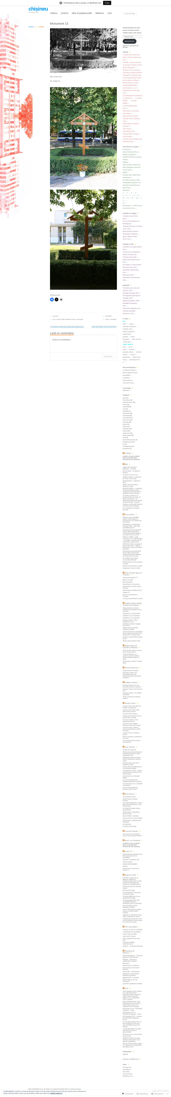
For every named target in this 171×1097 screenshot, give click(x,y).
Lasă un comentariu (110, 319)
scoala (73, 319)
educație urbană (128, 352)
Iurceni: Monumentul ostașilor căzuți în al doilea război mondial (132, 911)
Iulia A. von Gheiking (132, 840)
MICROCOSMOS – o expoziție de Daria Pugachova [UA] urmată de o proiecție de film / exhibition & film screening (132, 491)
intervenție (126, 413)
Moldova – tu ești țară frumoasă (132, 946)
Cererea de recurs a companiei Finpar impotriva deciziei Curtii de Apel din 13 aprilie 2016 (132, 633)
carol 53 (132, 354)
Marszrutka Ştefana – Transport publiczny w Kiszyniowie (132, 956)
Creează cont (127, 1067)
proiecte (64, 13)
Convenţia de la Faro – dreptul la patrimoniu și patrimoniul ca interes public (132, 772)
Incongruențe (127, 824)
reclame (125, 431)
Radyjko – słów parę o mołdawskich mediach (130, 960)
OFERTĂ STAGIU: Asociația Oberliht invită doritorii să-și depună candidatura (131, 1039)
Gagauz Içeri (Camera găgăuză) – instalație (130, 468)
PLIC (126, 988)
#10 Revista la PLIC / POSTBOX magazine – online (132, 1013)
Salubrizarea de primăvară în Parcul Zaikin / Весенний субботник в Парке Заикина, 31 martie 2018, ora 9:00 (132, 553)
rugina (131, 324)
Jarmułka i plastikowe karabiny (132, 983)
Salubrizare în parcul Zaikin (131, 568)
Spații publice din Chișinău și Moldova (130, 646)
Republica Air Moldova (128, 952)
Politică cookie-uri (56, 1093)
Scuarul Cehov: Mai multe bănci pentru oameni (131, 710)
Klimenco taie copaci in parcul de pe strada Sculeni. (132, 651)
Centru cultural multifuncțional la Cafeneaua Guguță (132, 767)
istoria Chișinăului (128, 331)
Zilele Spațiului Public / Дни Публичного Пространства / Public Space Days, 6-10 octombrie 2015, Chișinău (132, 1004)
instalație (125, 411)
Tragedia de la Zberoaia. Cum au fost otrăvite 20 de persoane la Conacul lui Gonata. (132, 920)
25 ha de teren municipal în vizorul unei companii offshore (132, 835)
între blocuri (126, 400)
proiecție (125, 422)
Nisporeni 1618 (130, 875)
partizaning (126, 357)
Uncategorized (127, 446)
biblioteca (99, 13)
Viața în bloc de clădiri (130, 934)
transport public (127, 442)
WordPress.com (128, 1076)
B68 (126, 464)
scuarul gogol (79, 319)
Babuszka (126, 963)
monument (55, 316)
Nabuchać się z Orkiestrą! (131, 965)
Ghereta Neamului (131, 668)
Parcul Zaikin (129, 514)
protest (125, 426)
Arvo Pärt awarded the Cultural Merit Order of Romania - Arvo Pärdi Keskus (132, 804)
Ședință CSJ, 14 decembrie (131, 613)
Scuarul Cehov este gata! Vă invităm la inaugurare (132, 707)
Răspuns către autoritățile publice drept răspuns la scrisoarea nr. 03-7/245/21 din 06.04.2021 (132, 520)
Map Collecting (127, 582)
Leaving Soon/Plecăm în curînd (132, 598)
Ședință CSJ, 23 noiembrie (131, 615)
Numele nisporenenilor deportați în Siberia (130, 906)
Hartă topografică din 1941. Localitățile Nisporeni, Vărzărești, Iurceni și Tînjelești (132, 901)
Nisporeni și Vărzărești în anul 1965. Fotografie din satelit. (132, 915)
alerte (124, 324)
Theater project (127, 862)
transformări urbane (129, 440)
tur (123, 444)
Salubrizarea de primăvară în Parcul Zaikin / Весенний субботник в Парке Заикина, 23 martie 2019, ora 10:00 (132, 532)
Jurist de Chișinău (131, 831)
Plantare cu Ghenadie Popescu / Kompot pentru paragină (132, 505)
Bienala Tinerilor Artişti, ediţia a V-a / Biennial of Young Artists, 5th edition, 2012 (132, 1045)
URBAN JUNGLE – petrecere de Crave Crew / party (132, 477)
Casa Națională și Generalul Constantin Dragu (132, 893)
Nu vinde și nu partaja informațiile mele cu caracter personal (62, 1089)
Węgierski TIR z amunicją (131, 977)
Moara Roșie (129, 794)
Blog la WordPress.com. (35, 1089)
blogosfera (126, 390)
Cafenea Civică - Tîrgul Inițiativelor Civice (130, 621)
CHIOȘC (128, 453)
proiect (125, 424)
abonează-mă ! (129, 41)
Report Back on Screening (131, 584)
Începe (107, 3)
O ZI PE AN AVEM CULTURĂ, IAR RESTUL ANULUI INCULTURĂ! (132, 1030)
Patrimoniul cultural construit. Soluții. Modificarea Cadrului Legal (132, 759)
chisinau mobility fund (131, 1059)
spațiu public (127, 435)
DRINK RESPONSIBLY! (130, 864)
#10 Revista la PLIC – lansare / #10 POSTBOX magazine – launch (132, 1018)
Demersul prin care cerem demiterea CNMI (131, 763)
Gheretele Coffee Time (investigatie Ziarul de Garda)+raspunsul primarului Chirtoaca (132, 675)
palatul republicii (65, 319)
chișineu (38, 9)
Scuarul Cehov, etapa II (130, 714)
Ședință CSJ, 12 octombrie (131, 618)
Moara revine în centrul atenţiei (132, 818)
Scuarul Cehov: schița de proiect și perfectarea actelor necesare (132, 729)
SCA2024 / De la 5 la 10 (130, 475)
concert (125, 404)
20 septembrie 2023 (129, 797)
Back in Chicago (128, 580)
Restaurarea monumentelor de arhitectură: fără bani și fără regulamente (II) (132, 753)
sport (124, 437)
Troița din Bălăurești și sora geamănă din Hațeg (131, 897)
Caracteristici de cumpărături (132, 932)
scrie (109, 13)
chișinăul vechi (127, 329)
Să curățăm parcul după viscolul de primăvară (130, 559)
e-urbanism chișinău (129, 370)
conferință (126, 407)
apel (124, 398)
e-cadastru (126, 378)
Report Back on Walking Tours (132, 590)
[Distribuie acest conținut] (123, 453)
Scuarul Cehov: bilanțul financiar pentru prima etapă (132, 724)
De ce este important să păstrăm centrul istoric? (130, 788)
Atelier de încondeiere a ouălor (132, 566)
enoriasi (58, 319)
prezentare (126, 420)
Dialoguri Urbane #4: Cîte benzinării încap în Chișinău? (132, 686)
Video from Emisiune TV (130, 577)
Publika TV (126, 592)
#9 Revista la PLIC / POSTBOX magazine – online (132, 1009)
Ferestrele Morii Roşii (129, 826)
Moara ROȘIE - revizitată (130, 816)
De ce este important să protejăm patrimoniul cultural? (132, 780)
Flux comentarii (127, 1074)
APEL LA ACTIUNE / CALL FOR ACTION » (104, 327)
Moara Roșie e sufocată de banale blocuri (131, 813)
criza (124, 409)
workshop (126, 448)
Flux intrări (126, 1072)
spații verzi (126, 433)
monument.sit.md (128, 383)
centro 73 (128, 851)
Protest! (125, 866)
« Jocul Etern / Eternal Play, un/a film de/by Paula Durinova (67, 327)
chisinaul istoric (127, 402)
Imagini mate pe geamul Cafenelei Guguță (130, 628)
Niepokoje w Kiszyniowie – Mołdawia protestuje (131, 974)
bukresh (131, 349)
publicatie (126, 429)
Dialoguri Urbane (131, 682)
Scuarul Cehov (130, 703)
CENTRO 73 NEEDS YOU (131, 860)
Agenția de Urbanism (129, 750)
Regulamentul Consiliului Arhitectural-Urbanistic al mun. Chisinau (132, 609)
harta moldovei (127, 380)
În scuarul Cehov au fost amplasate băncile (130, 720)
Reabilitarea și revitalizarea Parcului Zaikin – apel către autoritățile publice (131, 526)
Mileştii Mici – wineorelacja (131, 971)
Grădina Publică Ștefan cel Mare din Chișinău (132, 604)
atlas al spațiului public (82, 13)
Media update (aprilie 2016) (131, 641)
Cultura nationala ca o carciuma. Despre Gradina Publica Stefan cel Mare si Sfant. (131, 656)
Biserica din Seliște (129, 890)
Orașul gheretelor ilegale (130, 670)
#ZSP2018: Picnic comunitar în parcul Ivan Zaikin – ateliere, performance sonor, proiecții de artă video (132, 546)
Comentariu (108, 356)
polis (124, 347)
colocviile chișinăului (129, 326)
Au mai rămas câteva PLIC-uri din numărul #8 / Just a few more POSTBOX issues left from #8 (132, 1024)
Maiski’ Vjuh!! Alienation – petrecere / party (131, 485)
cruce (54, 319)
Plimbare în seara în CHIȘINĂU (132, 929)
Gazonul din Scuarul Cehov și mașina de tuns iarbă (132, 716)
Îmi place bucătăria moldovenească (129, 943)
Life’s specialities (131, 927)
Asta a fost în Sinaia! (129, 936)
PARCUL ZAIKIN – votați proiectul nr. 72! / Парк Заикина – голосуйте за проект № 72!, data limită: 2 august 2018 (132, 539)
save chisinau (130, 747)
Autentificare (127, 1069)
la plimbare (126, 415)
